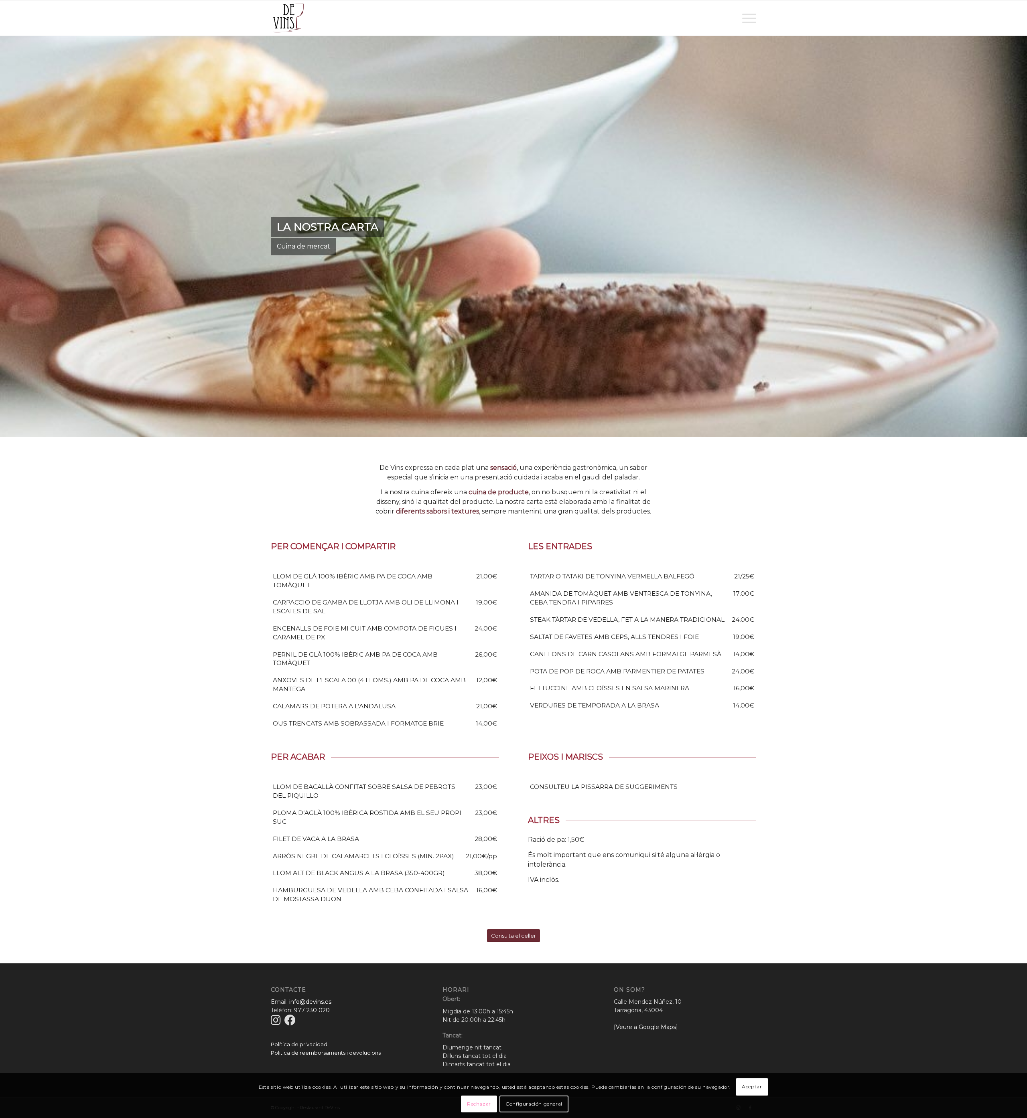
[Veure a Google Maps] (646, 1027)
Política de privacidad (299, 1044)
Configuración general (533, 1104)
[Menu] (746, 18)
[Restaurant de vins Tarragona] (288, 18)
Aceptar (752, 1087)
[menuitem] (746, 18)
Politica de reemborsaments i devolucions (326, 1052)
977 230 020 (312, 1010)
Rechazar (479, 1104)
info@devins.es (310, 1001)
